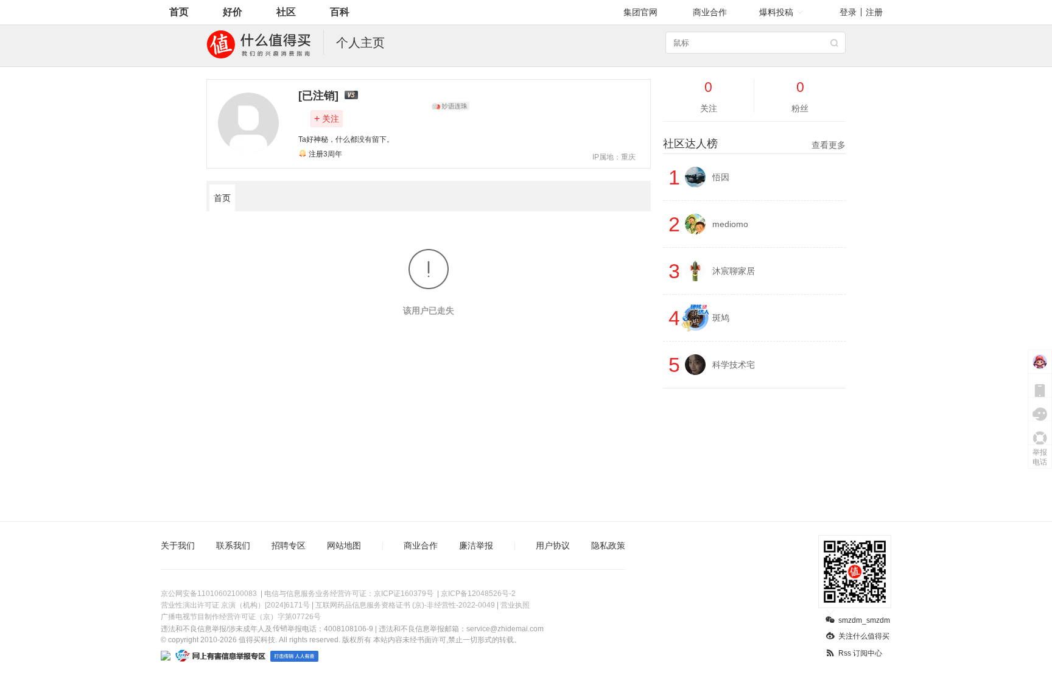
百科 (339, 12)
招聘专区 (289, 545)
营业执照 (515, 605)
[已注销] (318, 95)
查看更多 (829, 145)
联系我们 (233, 545)
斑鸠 (720, 318)
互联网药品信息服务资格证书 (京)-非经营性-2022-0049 (405, 605)
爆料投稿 (776, 12)
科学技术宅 (733, 365)
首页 (179, 12)
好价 (232, 12)
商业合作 (710, 12)
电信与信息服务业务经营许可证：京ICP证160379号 (348, 593)
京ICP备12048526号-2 (478, 593)
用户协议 (553, 545)
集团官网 (640, 12)
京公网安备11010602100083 (209, 593)
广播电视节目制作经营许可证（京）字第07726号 (241, 616)
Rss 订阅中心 (860, 653)
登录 (848, 12)
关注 (326, 118)
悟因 (720, 177)
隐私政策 (608, 545)
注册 (874, 12)
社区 (286, 12)
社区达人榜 (754, 144)
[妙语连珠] (450, 106)
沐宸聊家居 (733, 271)
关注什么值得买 (863, 636)
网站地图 (344, 545)
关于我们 (178, 545)
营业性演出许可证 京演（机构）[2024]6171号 (235, 605)
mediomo (730, 224)
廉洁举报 (476, 545)
